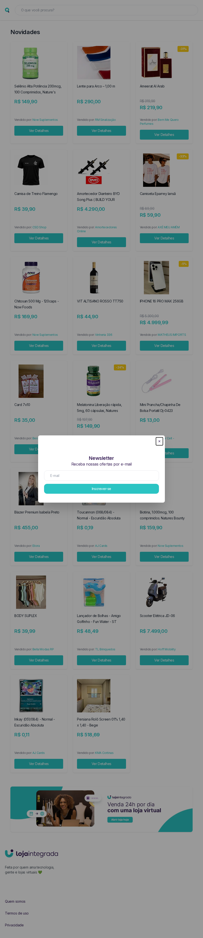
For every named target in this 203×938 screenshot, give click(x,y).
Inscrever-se (101, 489)
